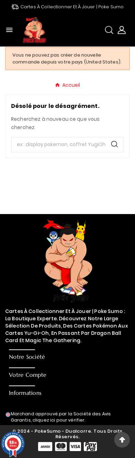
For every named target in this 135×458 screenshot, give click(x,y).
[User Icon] (122, 30)
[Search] (114, 144)
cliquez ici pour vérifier (59, 420)
